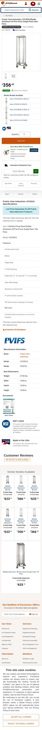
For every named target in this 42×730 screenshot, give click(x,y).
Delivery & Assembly (30, 640)
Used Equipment (7, 636)
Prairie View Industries (11, 27)
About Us (5, 659)
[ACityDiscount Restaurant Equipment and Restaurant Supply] (9, 3)
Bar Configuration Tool (30, 644)
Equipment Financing (30, 629)
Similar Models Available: (13, 95)
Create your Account (30, 663)
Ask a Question (21, 184)
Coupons (5, 648)
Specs (7, 194)
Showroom (5, 629)
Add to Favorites (20, 30)
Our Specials (6, 640)
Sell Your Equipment (30, 648)
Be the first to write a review (17, 460)
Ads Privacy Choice (25, 695)
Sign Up (34, 614)
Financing (34, 183)
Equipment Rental (29, 632)
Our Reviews (6, 663)
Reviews (20, 194)
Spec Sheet (8, 183)
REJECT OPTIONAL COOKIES (21, 724)
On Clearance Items (9, 632)
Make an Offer (7, 644)
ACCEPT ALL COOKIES (21, 717)
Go (36, 171)
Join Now (34, 150)
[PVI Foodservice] (14, 340)
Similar (34, 194)
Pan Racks (8, 15)
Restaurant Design (29, 636)
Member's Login (28, 659)
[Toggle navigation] (39, 3)
